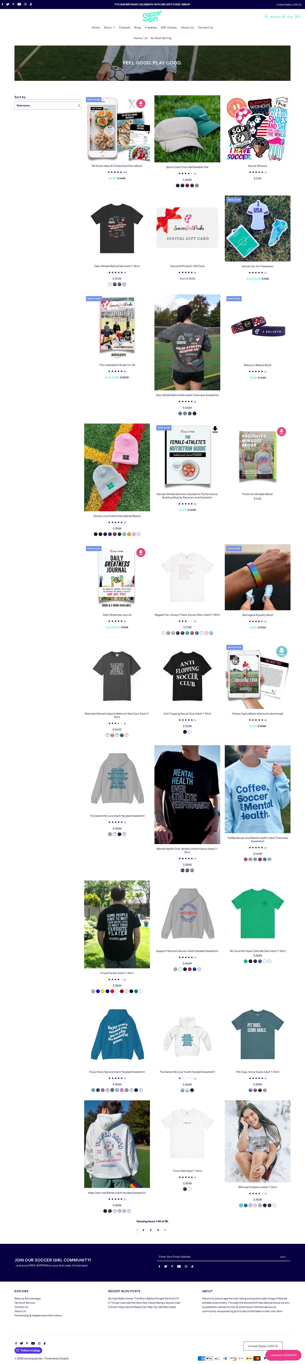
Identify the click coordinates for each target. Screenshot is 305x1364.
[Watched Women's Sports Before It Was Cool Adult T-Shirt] (117, 676)
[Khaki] (197, 185)
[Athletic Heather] (173, 633)
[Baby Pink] (134, 534)
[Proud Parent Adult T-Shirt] (117, 924)
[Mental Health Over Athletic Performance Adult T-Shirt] (187, 794)
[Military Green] (126, 1090)
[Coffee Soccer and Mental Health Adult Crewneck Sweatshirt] (258, 789)
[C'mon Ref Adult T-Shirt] (187, 1133)
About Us (187, 27)
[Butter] (250, 859)
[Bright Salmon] (112, 735)
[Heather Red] (192, 633)
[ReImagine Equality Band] (258, 577)
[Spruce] (192, 185)
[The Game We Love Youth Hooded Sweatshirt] (187, 1034)
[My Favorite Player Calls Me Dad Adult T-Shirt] (258, 913)
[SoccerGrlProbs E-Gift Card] (187, 228)
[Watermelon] (245, 859)
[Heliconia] (122, 1090)
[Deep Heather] (192, 870)
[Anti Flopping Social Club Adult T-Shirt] (187, 676)
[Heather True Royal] (197, 633)
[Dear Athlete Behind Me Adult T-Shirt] (117, 228)
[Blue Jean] (180, 413)
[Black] (178, 185)
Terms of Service (24, 1302)
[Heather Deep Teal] (250, 1090)
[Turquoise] (211, 633)
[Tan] (250, 1205)
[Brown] (100, 534)
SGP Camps (169, 27)
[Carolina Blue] (117, 1090)
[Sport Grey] (110, 834)
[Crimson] (260, 859)
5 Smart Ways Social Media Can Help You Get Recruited (142, 1307)
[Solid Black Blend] (131, 991)
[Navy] (182, 185)
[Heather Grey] (124, 534)
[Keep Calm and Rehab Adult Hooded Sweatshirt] (117, 1144)
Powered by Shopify (56, 1358)
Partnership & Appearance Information (38, 1315)
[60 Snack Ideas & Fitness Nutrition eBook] (117, 128)
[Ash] (269, 961)
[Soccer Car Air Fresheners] (258, 229)
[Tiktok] (30, 4)
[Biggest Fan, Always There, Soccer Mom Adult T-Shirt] (187, 577)
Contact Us (205, 27)
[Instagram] (25, 4)
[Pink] (206, 633)
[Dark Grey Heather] (119, 284)
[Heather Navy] (107, 991)
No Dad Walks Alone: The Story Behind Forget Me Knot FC (143, 1298)
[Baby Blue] (98, 991)
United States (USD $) (289, 4)
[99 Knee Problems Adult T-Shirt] (258, 1141)
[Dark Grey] (185, 1189)
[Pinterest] (12, 4)
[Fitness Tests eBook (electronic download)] (258, 676)
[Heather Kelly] (187, 633)
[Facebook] (2, 4)
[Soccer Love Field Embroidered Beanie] (117, 467)
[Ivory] (126, 735)
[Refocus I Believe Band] (258, 327)
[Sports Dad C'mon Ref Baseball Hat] (187, 128)
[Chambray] (117, 735)
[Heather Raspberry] (255, 1090)
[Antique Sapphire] (93, 1090)
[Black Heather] (260, 1090)
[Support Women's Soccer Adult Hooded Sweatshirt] (187, 913)
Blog (137, 27)
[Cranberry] (187, 185)
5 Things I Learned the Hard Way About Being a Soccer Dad (144, 1302)
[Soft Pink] (126, 991)
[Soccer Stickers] (258, 128)
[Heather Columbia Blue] (93, 991)
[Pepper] (190, 413)
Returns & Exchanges (27, 1298)
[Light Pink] (124, 834)
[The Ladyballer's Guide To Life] (117, 327)
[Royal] (110, 534)
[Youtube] (19, 4)
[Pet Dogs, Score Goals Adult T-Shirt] (258, 1034)
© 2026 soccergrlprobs (28, 1358)
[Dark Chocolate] (136, 1090)
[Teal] (136, 991)
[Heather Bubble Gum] (255, 1205)
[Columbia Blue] (245, 1205)
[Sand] (131, 1090)
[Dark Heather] (98, 1090)
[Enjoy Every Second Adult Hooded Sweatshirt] (117, 1034)
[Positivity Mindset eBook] (258, 456)
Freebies (151, 27)
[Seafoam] (265, 859)
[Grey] (185, 413)
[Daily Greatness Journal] (117, 577)
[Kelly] (117, 991)
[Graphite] (122, 735)
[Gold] (129, 534)
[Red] (114, 534)
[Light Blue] (124, 284)
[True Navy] (194, 413)
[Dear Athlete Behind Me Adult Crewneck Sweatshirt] (187, 342)
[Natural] (110, 284)
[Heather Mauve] (168, 633)
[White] (138, 534)
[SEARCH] (266, 16)
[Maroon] (122, 991)
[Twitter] (7, 4)
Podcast (124, 27)
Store (108, 27)
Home (96, 27)
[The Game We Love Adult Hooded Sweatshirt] (117, 778)
